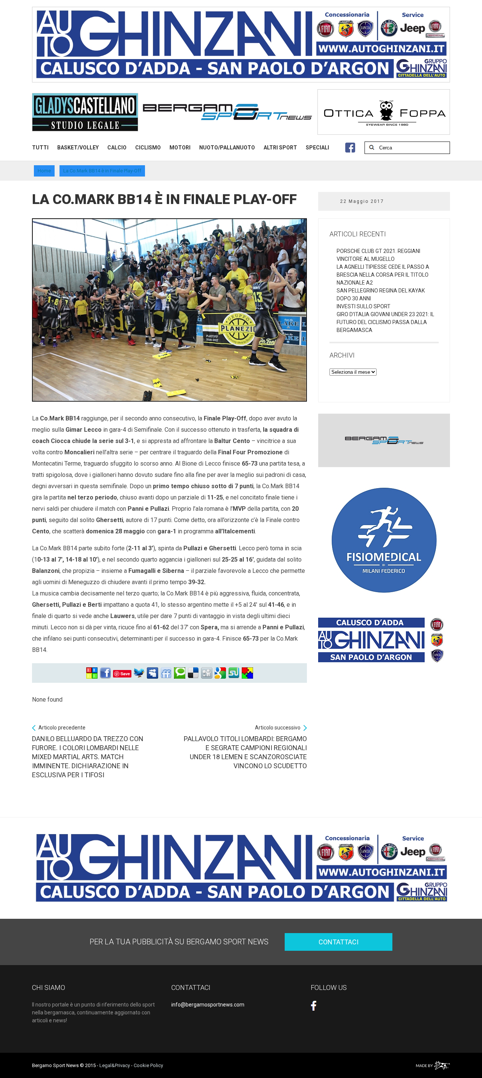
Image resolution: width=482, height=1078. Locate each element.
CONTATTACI (338, 942)
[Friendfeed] (166, 673)
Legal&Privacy (114, 1065)
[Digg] (207, 673)
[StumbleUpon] (234, 673)
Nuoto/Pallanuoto (227, 148)
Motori (180, 148)
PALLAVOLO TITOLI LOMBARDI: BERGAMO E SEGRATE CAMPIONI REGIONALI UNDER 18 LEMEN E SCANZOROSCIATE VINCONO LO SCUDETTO (245, 747)
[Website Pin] (92, 673)
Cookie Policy (148, 1065)
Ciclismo (148, 148)
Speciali (317, 148)
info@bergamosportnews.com (207, 1005)
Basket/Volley (78, 148)
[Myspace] (152, 673)
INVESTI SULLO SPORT (363, 306)
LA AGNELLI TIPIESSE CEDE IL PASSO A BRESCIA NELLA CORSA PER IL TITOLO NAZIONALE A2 (383, 275)
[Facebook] (105, 673)
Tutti (40, 148)
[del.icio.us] (193, 673)
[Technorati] (180, 673)
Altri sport (280, 148)
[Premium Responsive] (247, 673)
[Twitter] (139, 673)
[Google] (220, 673)
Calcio (117, 148)
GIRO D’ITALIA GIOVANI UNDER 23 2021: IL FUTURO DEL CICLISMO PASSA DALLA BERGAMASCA (385, 322)
